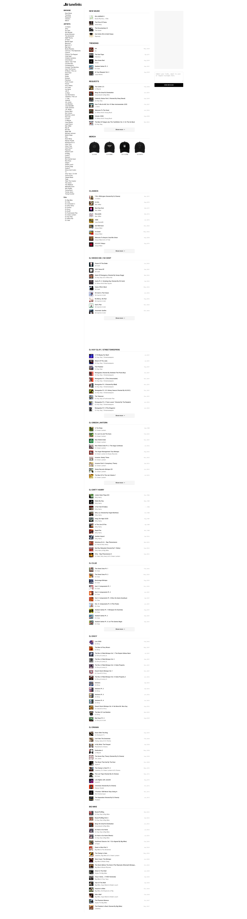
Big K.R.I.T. (68, 45)
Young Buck (69, 190)
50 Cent (67, 30)
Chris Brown (69, 60)
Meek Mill (68, 131)
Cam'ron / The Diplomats (73, 50)
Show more (119, 129)
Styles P (67, 168)
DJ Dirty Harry (69, 205)
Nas (66, 137)
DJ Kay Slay (69, 216)
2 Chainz (68, 27)
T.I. (66, 172)
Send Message (169, 85)
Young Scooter (69, 194)
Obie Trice (68, 144)
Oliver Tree (68, 146)
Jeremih (67, 100)
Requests (68, 17)
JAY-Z (67, 91)
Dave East (68, 73)
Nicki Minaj (68, 139)
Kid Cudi (67, 117)
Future (67, 84)
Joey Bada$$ (69, 106)
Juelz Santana (69, 107)
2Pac (66, 28)
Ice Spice (68, 89)
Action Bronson (69, 34)
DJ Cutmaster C (70, 204)
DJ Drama (68, 207)
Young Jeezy (69, 192)
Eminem (67, 78)
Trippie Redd (69, 177)
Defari (67, 74)
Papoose (68, 150)
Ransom (67, 157)
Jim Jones (68, 102)
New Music (68, 13)
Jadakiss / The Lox (71, 96)
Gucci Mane (68, 85)
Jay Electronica (70, 95)
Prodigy (67, 153)
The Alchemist (69, 36)
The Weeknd (69, 184)
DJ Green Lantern (70, 215)
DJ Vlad (67, 220)
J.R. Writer (68, 109)
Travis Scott (69, 175)
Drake (67, 76)
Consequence (69, 65)
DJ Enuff (67, 211)
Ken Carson (68, 113)
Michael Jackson (70, 133)
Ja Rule (67, 93)
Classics (67, 19)
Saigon (67, 162)
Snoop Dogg (69, 166)
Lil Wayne (68, 120)
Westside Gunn (69, 186)
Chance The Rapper (71, 54)
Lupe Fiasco (69, 124)
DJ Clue (67, 202)
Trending (68, 15)
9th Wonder (68, 32)
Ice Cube (68, 87)
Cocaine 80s (69, 63)
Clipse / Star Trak (70, 61)
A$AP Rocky (69, 38)
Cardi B (67, 52)
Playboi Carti (69, 151)
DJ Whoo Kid (69, 218)
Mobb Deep (68, 135)
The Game (68, 183)
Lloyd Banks (69, 122)
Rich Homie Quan (70, 159)
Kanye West (68, 111)
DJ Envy (67, 209)
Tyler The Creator (70, 181)
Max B (67, 128)
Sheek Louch (69, 164)
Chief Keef (68, 56)
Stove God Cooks (70, 170)
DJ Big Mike (69, 200)
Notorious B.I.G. (70, 142)
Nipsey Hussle (69, 140)
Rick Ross (68, 161)
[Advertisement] (119, 174)
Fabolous (68, 80)
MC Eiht (67, 129)
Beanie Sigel (69, 41)
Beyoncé (68, 43)
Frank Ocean (69, 82)
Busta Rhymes (69, 49)
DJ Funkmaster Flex (71, 213)
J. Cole (67, 98)
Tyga (66, 179)
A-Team (67, 39)
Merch (67, 20)
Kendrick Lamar (70, 115)
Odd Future (68, 148)
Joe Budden (69, 104)
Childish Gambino (70, 58)
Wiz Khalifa (68, 188)
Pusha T (67, 155)
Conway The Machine (72, 67)
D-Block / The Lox (70, 71)
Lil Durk (67, 118)
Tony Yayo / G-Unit (71, 173)
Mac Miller (68, 126)
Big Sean (68, 47)
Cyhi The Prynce (70, 69)
